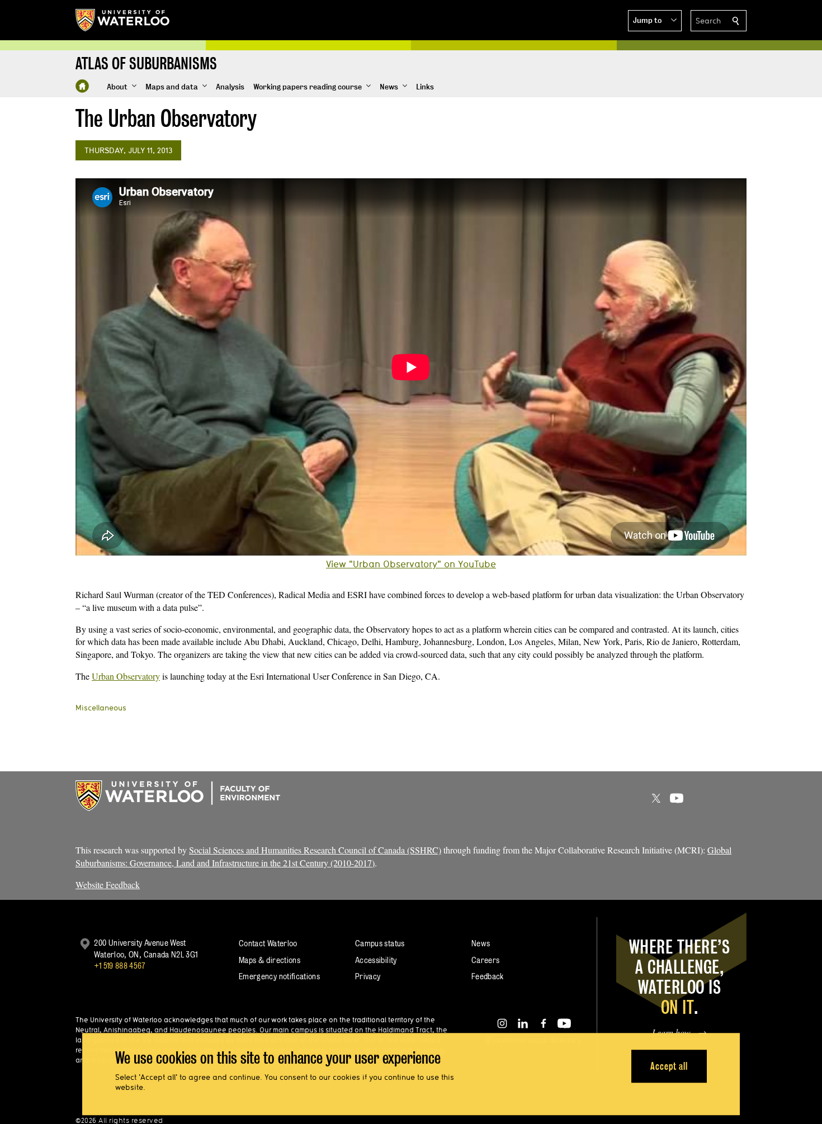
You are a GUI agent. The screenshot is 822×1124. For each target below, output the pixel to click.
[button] (655, 21)
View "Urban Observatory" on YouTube (411, 564)
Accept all (669, 1066)
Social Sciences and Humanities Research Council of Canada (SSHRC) (315, 850)
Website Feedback (107, 884)
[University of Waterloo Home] (123, 20)
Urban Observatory (126, 676)
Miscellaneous (100, 707)
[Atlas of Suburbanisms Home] (82, 86)
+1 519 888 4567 (119, 965)
